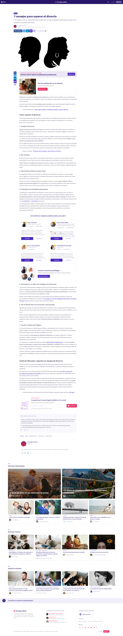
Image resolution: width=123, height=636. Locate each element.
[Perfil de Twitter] (31, 453)
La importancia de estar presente (99, 552)
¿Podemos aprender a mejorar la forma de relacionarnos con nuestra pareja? (74, 518)
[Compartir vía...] (15, 84)
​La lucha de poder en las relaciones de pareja (29, 493)
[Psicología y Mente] (61, 2)
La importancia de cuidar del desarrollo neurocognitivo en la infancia (73, 589)
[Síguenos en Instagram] (88, 627)
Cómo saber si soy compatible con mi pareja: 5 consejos (100, 518)
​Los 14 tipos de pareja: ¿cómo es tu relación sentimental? (48, 518)
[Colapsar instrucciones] (74, 416)
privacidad (51, 631)
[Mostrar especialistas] (4, 600)
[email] (31, 30)
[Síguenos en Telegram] (94, 627)
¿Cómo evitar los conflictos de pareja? (19, 517)
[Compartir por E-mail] (15, 81)
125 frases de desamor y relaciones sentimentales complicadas (85, 491)
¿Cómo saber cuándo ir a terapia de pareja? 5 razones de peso (51, 109)
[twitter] (24, 30)
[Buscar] (108, 2)
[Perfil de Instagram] (25, 453)
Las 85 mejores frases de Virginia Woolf (100, 589)
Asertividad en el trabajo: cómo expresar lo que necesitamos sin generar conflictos (21, 553)
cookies (56, 631)
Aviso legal (46, 631)
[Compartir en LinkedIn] (15, 78)
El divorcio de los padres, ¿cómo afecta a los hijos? (47, 151)
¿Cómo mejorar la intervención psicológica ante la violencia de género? (47, 589)
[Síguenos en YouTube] (91, 627)
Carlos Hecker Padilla (62, 222)
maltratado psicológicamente (54, 342)
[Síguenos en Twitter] (82, 627)
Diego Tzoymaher (32, 222)
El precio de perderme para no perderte (74, 552)
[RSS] (97, 627)
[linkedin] (27, 30)
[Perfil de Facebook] (22, 453)
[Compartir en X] (15, 75)
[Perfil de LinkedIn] (28, 453)
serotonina (35, 201)
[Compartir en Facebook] (15, 72)
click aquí (71, 392)
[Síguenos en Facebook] (80, 627)
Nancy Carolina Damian (33, 246)
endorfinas (26, 201)
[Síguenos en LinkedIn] (85, 627)
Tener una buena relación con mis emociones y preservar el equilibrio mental (20, 589)
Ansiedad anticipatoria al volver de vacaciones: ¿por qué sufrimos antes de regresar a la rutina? (47, 554)
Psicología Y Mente (21, 25)
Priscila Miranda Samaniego (64, 246)
